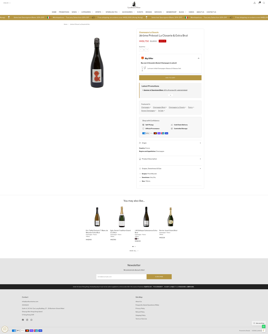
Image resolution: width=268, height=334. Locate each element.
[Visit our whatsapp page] (31, 320)
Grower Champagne (148, 110)
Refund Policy (140, 312)
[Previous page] (85, 217)
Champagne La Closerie (149, 32)
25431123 (25, 305)
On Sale (160, 110)
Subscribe (159, 276)
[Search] (264, 3)
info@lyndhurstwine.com (30, 301)
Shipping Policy (141, 315)
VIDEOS (191, 12)
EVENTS (140, 12)
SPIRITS (98, 12)
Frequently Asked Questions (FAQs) (147, 305)
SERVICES (158, 12)
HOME (54, 12)
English (5, 3)
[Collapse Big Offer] (198, 58)
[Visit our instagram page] (27, 320)
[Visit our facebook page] (23, 320)
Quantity (142, 46)
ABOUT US (200, 12)
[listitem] (134, 286)
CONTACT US (211, 12)
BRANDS (149, 12)
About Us (139, 301)
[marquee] (134, 17)
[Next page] (182, 217)
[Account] (255, 3)
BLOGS (181, 12)
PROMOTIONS (64, 12)
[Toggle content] (170, 95)
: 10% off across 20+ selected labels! (165, 90)
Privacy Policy (140, 308)
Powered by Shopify (244, 330)
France (190, 107)
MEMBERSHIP (171, 12)
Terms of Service (141, 319)
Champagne (145, 107)
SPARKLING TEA (111, 12)
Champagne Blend (159, 107)
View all (132, 251)
